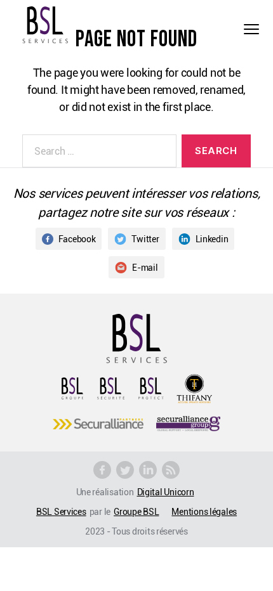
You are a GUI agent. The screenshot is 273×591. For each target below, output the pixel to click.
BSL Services (61, 511)
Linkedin (212, 239)
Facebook (77, 239)
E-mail (144, 267)
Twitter (145, 239)
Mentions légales (204, 511)
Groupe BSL (136, 511)
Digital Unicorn (165, 492)
